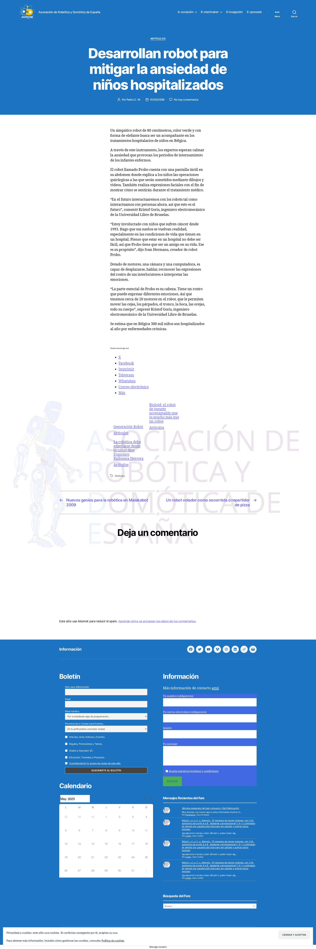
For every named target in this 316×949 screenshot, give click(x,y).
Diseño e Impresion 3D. (81, 750)
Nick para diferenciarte (77, 686)
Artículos (158, 38)
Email (67, 699)
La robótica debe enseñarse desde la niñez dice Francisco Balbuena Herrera (129, 450)
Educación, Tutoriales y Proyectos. (87, 757)
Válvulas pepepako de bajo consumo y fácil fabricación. (210, 808)
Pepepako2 (190, 815)
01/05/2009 (157, 99)
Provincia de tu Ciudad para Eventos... (85, 723)
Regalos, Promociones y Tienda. (85, 743)
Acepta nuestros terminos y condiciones (194, 771)
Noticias (120, 475)
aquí (215, 688)
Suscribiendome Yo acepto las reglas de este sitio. (95, 763)
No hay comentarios (186, 99)
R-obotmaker (210, 12)
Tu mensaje (170, 744)
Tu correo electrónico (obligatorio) (185, 712)
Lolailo (188, 836)
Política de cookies (113, 940)
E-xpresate (254, 12)
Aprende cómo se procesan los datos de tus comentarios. (157, 621)
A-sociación (186, 12)
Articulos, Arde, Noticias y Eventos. (87, 737)
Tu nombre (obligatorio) (178, 696)
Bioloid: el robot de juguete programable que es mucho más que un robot (164, 413)
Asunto (167, 728)
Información (70, 649)
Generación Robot (128, 426)
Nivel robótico (72, 711)
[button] (294, 935)
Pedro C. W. (134, 99)
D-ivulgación (234, 12)
